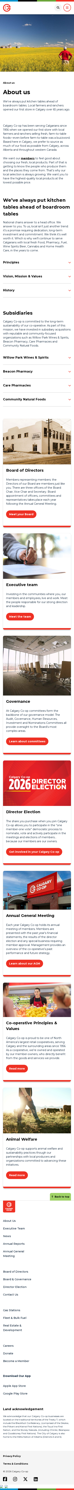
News (7, 1236)
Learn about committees (27, 741)
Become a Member (16, 1361)
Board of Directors (15, 1271)
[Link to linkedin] (36, 1479)
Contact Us (10, 1294)
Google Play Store (15, 1393)
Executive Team (14, 1228)
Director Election (15, 1287)
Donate (8, 1353)
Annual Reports (14, 1243)
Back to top (62, 1196)
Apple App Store (14, 1386)
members (28, 158)
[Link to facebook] (5, 1479)
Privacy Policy (12, 1456)
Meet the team (20, 616)
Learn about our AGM (24, 963)
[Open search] (58, 7)
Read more (17, 1068)
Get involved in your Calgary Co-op (34, 852)
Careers (8, 1345)
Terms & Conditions (15, 1463)
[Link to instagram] (15, 1479)
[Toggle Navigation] (67, 7)
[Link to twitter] (25, 1479)
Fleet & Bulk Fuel (14, 1318)
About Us (9, 1221)
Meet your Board (21, 514)
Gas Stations (11, 1310)
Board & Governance (17, 1279)
